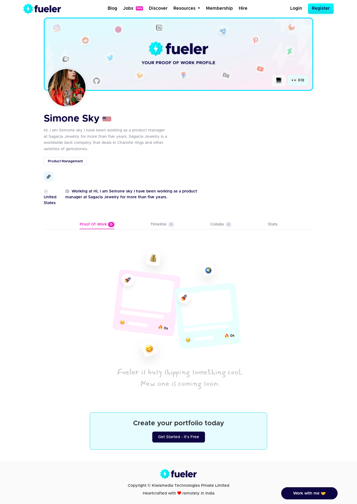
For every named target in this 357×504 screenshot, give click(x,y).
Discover (158, 8)
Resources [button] (185, 8)
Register (321, 8)
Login (296, 8)
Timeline (161, 224)
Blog (112, 8)
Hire (243, 8)
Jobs (132, 8)
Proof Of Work (96, 224)
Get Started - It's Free (178, 437)
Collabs (220, 224)
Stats (272, 224)
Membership (219, 8)
